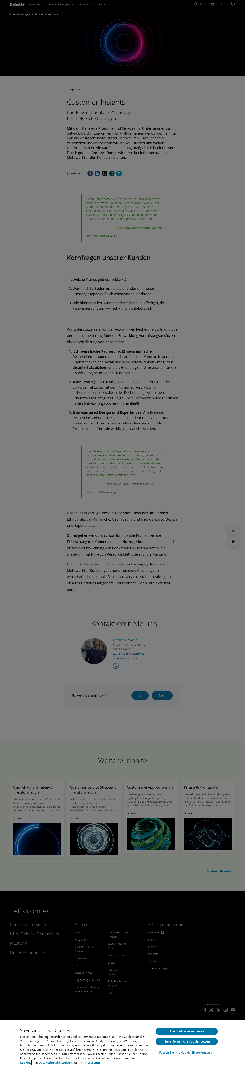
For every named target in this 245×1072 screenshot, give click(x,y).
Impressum (92, 1063)
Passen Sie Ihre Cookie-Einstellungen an (186, 1052)
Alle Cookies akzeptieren (187, 1031)
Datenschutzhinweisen (55, 1063)
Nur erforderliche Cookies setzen (187, 1041)
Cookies (25, 1063)
